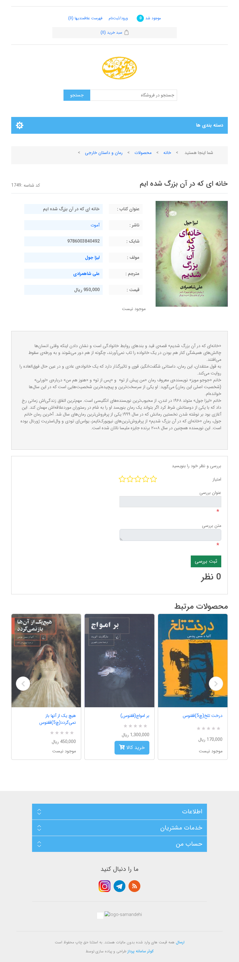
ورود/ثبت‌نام (118, 18)
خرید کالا (135, 747)
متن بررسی (211, 525)
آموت (95, 225)
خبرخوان (134, 886)
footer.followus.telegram (119, 886)
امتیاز (217, 479)
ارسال (180, 942)
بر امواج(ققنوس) (134, 715)
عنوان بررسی (210, 492)
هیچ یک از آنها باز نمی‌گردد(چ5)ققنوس (57, 719)
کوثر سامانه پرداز (141, 951)
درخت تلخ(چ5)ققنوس (203, 715)
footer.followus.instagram (104, 886)
